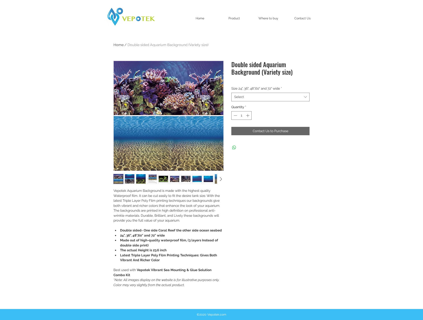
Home (118, 45)
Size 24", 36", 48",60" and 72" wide (256, 89)
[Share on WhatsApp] (234, 147)
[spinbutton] (241, 115)
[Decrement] (235, 115)
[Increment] (248, 115)
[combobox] (270, 97)
